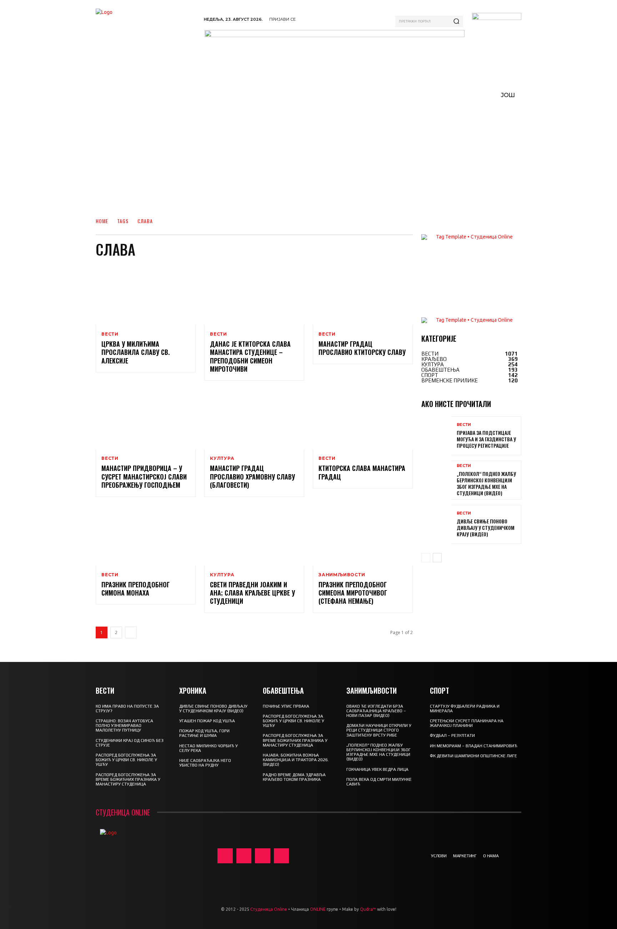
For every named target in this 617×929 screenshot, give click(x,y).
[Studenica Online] (146, 35)
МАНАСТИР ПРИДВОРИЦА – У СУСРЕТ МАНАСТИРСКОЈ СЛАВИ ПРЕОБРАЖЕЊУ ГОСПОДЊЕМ (144, 476)
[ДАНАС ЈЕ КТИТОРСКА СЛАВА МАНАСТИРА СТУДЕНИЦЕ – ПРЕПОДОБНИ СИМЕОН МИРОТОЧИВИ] (254, 295)
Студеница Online (268, 909)
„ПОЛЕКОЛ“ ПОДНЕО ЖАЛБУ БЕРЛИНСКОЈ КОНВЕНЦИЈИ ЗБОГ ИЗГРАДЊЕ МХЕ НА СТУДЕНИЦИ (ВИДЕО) (486, 483)
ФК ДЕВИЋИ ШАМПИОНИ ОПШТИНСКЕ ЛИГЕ (473, 755)
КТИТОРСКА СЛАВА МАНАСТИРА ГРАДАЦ (361, 472)
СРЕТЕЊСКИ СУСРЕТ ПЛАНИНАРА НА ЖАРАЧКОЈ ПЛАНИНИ (466, 723)
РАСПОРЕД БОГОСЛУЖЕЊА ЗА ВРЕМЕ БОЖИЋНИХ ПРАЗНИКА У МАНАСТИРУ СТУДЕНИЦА (128, 779)
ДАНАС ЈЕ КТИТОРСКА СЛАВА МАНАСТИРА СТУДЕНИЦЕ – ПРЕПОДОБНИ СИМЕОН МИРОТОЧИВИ (250, 356)
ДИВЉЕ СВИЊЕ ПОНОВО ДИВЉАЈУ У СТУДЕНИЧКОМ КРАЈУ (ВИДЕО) (486, 527)
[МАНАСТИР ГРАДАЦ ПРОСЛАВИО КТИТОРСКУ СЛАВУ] (363, 295)
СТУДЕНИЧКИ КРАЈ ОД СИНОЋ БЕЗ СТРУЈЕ (130, 743)
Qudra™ (368, 909)
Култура (222, 458)
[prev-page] (425, 557)
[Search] (456, 21)
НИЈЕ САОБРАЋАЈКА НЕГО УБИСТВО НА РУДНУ (205, 763)
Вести (110, 334)
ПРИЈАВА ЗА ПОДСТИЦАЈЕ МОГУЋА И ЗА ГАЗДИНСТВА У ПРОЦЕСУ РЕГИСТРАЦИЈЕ (486, 439)
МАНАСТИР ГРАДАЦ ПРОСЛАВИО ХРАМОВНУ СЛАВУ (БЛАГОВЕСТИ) (252, 476)
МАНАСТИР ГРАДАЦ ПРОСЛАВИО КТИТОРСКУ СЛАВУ (362, 348)
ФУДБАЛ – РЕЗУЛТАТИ (452, 735)
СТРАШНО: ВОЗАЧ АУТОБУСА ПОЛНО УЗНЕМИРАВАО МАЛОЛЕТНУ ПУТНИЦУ (124, 725)
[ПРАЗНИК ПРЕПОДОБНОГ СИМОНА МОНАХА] (146, 536)
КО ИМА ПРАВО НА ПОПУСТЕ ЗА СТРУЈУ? (127, 708)
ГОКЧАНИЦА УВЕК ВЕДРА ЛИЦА (377, 769)
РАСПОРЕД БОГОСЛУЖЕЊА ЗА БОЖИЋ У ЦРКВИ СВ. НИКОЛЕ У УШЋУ (126, 760)
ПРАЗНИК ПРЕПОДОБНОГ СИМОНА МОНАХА (135, 588)
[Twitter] (262, 856)
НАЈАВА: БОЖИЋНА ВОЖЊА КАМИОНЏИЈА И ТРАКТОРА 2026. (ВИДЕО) (296, 760)
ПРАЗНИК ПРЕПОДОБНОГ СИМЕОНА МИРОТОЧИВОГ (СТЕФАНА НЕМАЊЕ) (352, 593)
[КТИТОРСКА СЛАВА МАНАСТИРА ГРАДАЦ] (363, 419)
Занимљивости (341, 575)
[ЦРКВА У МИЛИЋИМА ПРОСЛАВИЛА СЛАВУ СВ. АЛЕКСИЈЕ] (146, 295)
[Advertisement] (308, 157)
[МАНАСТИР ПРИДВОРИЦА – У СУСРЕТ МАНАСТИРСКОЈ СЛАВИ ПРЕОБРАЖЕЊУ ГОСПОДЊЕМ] (146, 419)
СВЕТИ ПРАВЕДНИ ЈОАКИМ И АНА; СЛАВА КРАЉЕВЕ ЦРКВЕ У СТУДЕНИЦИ (252, 593)
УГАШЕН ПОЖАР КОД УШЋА (207, 720)
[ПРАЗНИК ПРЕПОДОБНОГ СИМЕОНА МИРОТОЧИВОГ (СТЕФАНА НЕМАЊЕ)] (363, 536)
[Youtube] (281, 856)
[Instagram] (244, 856)
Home (102, 221)
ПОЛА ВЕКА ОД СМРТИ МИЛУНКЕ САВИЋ (379, 782)
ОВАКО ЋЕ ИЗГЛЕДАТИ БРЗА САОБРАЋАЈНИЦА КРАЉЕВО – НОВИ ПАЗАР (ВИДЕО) (376, 711)
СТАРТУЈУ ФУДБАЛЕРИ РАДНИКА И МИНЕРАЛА (465, 708)
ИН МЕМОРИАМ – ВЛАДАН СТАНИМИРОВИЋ (473, 745)
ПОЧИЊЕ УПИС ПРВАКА (286, 706)
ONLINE (318, 909)
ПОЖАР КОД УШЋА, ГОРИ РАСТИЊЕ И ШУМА (204, 733)
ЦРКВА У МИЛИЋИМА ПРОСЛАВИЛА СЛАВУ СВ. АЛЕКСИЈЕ (135, 352)
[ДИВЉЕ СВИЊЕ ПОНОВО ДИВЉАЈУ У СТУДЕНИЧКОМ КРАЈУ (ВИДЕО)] (436, 524)
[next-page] (131, 632)
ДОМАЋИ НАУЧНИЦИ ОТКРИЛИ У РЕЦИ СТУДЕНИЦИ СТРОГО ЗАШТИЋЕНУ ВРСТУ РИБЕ (378, 730)
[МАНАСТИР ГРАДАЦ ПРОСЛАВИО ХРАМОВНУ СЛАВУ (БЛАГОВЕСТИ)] (254, 419)
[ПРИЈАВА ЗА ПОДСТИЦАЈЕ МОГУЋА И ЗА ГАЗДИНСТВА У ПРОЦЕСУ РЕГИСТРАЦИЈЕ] (436, 435)
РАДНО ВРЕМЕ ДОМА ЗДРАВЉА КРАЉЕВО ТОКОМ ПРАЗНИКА (294, 777)
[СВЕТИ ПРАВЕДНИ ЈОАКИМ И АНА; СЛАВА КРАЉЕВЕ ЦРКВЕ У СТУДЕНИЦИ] (254, 536)
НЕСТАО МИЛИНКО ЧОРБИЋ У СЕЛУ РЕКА (208, 748)
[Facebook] (225, 856)
